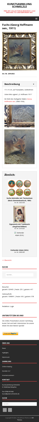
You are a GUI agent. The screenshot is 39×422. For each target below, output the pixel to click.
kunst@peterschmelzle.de (10, 394)
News (4, 348)
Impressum (6, 357)
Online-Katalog (7, 367)
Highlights (5, 353)
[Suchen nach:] (19, 275)
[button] (36, 18)
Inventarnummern (8, 375)
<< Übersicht (7, 260)
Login (12, 306)
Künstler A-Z (6, 371)
